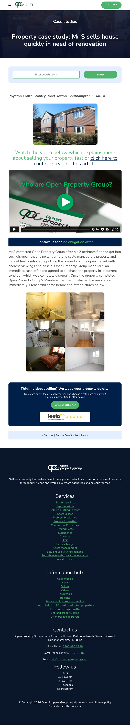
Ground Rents (65, 529)
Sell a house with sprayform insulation (65, 555)
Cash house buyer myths (65, 609)
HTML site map (72, 706)
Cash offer (111, 4)
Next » (84, 435)
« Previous (47, 435)
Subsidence (65, 533)
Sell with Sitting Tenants (65, 510)
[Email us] (31, 5)
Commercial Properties (65, 525)
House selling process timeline (65, 601)
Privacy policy (103, 702)
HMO (65, 540)
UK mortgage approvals (65, 617)
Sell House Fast (65, 502)
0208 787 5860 (76, 653)
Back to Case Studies (67, 435)
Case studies (65, 579)
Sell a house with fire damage (65, 552)
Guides (65, 586)
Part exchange (65, 544)
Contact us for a (65, 242)
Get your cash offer (65, 404)
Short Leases (65, 514)
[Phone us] (26, 5)
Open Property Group (55, 702)
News (65, 582)
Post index (54, 706)
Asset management (65, 548)
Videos (65, 590)
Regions (65, 598)
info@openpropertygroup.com (69, 659)
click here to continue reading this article (75, 161)
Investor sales (65, 559)
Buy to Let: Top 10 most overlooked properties (65, 605)
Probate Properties (65, 521)
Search (100, 74)
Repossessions (65, 506)
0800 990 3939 (73, 646)
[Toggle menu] (9, 5)
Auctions (65, 536)
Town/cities (65, 594)
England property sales (65, 613)
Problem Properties (65, 517)
